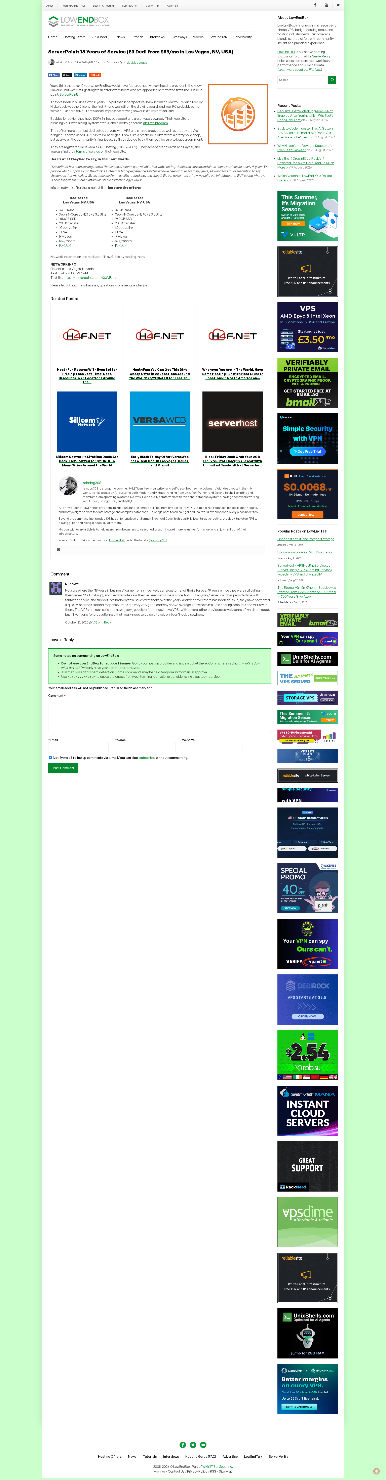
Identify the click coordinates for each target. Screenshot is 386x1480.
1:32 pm (97, 622)
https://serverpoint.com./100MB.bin (90, 278)
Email (53, 740)
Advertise (172, 5)
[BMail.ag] (307, 407)
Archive (159, 1471)
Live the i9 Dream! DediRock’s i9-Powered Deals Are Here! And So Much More (305, 162)
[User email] (58, 550)
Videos (198, 37)
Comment (57, 696)
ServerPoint (68, 94)
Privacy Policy (197, 1471)
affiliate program (155, 123)
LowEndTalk (218, 37)
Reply (108, 622)
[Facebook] (315, 5)
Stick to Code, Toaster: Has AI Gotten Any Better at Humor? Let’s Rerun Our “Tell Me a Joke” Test (305, 132)
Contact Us (176, 1471)
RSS (213, 1471)
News (121, 37)
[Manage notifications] (376, 1471)
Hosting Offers (74, 37)
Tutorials (137, 37)
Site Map (225, 1471)
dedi (130, 62)
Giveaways (179, 37)
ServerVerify (242, 37)
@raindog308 (158, 540)
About (49, 5)
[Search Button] (332, 80)
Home (52, 37)
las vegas (140, 62)
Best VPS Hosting (103, 5)
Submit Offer (130, 5)
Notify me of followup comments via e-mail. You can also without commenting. (120, 758)
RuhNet (71, 584)
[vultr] (307, 240)
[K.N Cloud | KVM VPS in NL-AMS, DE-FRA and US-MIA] (307, 518)
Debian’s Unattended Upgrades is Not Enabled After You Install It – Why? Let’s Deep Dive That (305, 115)
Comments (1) (114, 62)
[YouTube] (326, 5)
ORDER (65, 245)
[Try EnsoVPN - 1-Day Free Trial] (307, 462)
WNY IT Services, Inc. (217, 1467)
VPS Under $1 (101, 37)
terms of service (88, 151)
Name (120, 740)
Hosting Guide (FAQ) (73, 5)
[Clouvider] (307, 351)
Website (188, 740)
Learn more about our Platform (299, 69)
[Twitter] (338, 5)
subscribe (147, 758)
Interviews (157, 37)
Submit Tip (152, 5)
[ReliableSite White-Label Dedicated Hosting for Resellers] (307, 295)
